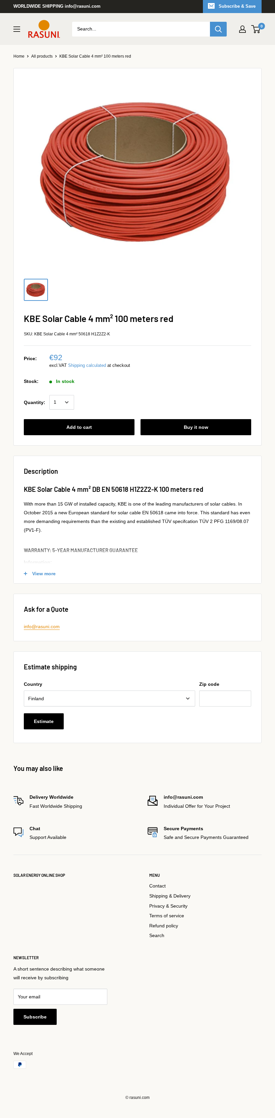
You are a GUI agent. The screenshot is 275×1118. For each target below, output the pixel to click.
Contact (157, 886)
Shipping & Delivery (169, 896)
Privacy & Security (168, 906)
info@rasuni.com (42, 626)
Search (156, 935)
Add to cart (79, 427)
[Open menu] (16, 29)
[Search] (218, 29)
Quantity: (34, 402)
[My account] (242, 29)
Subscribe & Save (237, 6)
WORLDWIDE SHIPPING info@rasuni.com (57, 6)
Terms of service (166, 915)
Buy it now (196, 427)
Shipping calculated (87, 365)
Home (18, 56)
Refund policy (163, 925)
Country (33, 684)
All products (42, 56)
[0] (256, 29)
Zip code (209, 684)
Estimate (44, 721)
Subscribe (35, 1017)
